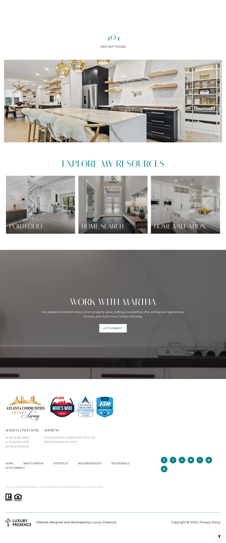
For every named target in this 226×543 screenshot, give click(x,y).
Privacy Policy (210, 522)
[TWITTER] (200, 460)
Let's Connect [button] (113, 328)
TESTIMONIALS (120, 463)
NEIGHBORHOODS (89, 463)
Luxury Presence (104, 522)
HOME (9, 463)
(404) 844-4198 (19, 442)
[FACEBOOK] (164, 460)
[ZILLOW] (164, 469)
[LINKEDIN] (182, 460)
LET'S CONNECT (15, 468)
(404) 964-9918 (19, 437)
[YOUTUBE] (191, 460)
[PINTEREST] (208, 460)
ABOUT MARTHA (33, 463)
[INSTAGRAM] (173, 460)
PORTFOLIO (60, 463)
